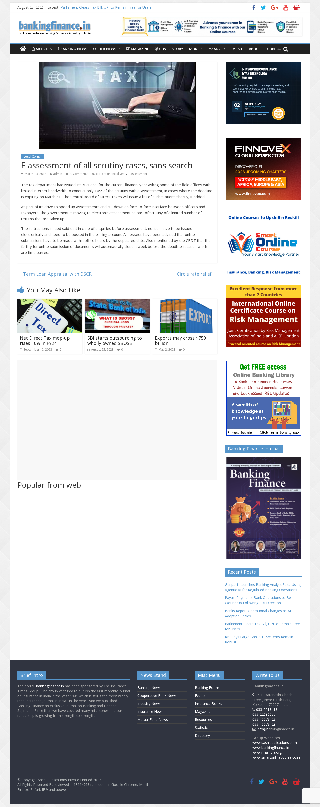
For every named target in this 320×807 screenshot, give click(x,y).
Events (200, 695)
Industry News (149, 703)
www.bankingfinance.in (270, 747)
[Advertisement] (118, 420)
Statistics (202, 727)
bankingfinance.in (50, 686)
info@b (262, 729)
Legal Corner (33, 156)
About (255, 48)
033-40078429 (264, 724)
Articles (43, 48)
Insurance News (151, 711)
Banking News (73, 48)
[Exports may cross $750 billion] (185, 301)
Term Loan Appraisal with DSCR (55, 274)
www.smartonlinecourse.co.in (276, 757)
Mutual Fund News (153, 719)
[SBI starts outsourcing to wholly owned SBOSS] (117, 301)
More (194, 48)
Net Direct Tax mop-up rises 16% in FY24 (45, 340)
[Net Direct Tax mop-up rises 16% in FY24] (50, 301)
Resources (203, 719)
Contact (275, 48)
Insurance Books (208, 703)
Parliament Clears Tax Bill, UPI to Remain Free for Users (106, 7)
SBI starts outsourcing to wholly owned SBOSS (115, 340)
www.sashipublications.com (274, 742)
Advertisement (228, 48)
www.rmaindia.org (267, 752)
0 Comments (79, 174)
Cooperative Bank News (157, 695)
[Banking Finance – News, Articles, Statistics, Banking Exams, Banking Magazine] (23, 49)
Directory (202, 735)
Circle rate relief (197, 274)
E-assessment (137, 174)
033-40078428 (264, 719)
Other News (104, 48)
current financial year (111, 174)
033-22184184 (268, 709)
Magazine (139, 48)
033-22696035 (264, 714)
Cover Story (170, 48)
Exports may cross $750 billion (180, 340)
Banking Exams (207, 687)
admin (57, 174)
